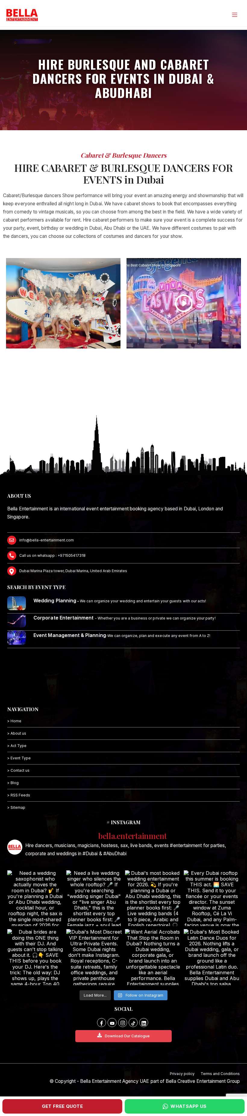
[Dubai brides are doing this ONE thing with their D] (35, 957)
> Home (14, 721)
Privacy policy (182, 1073)
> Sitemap (16, 807)
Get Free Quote (62, 1106)
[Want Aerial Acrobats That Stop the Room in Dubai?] (153, 957)
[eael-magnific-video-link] (184, 303)
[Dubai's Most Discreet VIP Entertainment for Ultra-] (94, 957)
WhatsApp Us (188, 1106)
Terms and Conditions (220, 1073)
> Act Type (17, 745)
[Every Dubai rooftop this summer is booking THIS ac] (211, 898)
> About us (16, 733)
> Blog (13, 782)
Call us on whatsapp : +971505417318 (52, 555)
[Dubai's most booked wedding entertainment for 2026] (153, 898)
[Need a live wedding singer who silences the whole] (94, 898)
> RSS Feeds (18, 795)
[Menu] (234, 14)
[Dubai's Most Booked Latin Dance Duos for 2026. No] (211, 957)
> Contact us (18, 770)
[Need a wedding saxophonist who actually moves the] (35, 898)
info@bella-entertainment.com (46, 540)
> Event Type (19, 758)
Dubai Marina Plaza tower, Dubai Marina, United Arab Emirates (73, 571)
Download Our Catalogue (127, 1036)
